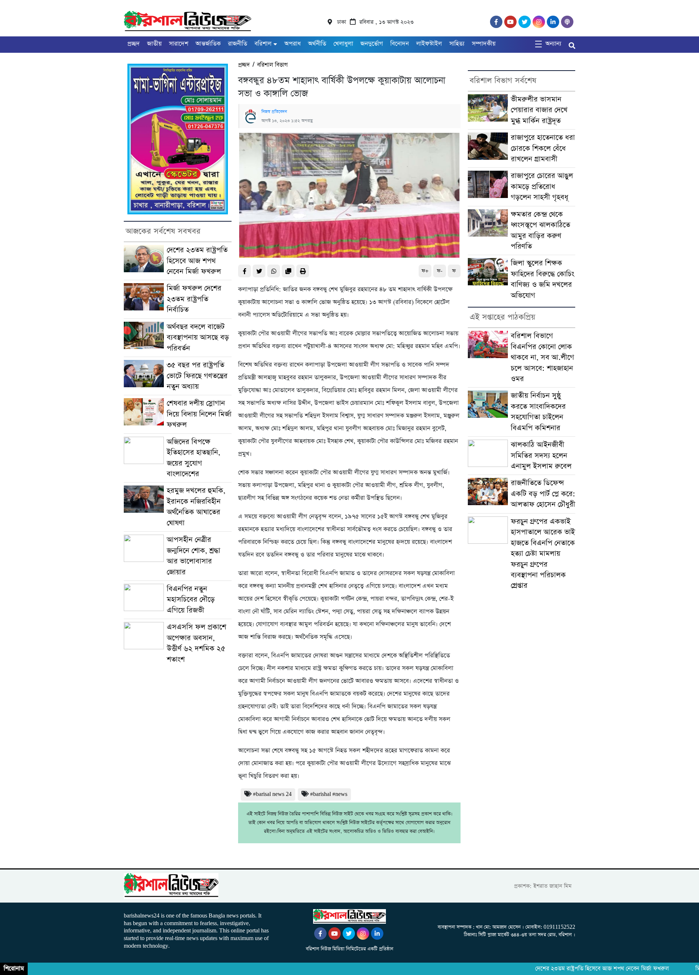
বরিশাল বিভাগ (272, 65)
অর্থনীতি (317, 44)
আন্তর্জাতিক (208, 44)
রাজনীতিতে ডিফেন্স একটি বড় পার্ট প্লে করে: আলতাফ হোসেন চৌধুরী (543, 494)
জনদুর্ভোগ (371, 44)
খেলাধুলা (343, 44)
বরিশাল (263, 44)
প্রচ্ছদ (133, 44)
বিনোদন (399, 44)
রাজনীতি (237, 44)
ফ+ (425, 270)
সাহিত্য (457, 44)
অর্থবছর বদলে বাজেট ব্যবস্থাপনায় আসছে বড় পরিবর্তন (198, 337)
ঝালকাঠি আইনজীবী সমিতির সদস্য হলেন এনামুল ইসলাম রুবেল (541, 455)
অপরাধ (292, 44)
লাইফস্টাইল (429, 44)
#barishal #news (328, 794)
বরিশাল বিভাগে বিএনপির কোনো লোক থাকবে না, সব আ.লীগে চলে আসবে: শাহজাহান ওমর (542, 357)
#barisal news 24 (272, 794)
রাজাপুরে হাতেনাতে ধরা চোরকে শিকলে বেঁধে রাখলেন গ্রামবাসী (543, 148)
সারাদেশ (178, 44)
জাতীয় (154, 44)
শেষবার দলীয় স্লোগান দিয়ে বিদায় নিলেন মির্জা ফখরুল (199, 414)
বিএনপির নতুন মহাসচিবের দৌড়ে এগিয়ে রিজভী (191, 599)
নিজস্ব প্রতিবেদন (274, 112)
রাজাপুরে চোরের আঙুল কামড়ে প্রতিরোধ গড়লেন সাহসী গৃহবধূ (542, 186)
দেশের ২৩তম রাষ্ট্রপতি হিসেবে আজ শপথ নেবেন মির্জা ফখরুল (197, 261)
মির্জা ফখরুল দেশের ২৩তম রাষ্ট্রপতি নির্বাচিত (194, 299)
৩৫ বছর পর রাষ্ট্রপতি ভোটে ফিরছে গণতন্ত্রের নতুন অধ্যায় (197, 376)
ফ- (439, 270)
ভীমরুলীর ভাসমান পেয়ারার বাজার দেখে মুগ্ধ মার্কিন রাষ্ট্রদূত (539, 110)
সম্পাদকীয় (483, 44)
